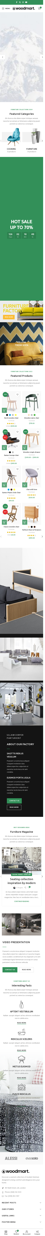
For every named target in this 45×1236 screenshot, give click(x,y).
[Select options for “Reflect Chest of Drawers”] (24, 522)
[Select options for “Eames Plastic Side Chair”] (4, 484)
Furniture (11, 421)
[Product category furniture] (31, 140)
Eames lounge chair (11, 455)
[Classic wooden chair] (11, 514)
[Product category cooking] (11, 140)
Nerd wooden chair (11, 418)
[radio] (7, 415)
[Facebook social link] (16, 2)
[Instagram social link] (23, 2)
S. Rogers (19, 887)
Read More (21, 1023)
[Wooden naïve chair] (31, 402)
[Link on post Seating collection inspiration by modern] (21, 861)
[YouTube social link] (26, 2)
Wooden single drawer (31, 452)
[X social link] (20, 2)
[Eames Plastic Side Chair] (11, 476)
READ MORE (14, 807)
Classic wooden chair (11, 527)
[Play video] (21, 924)
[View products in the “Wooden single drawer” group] (24, 447)
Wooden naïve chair (31, 418)
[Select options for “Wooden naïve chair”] (24, 410)
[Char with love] (31, 476)
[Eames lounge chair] (11, 439)
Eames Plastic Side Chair (11, 492)
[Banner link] (21, 311)
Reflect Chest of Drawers (31, 530)
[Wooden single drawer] (31, 439)
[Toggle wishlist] (17, 394)
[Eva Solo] (32, 1158)
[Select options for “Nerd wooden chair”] (4, 410)
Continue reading (21, 901)
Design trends (17, 874)
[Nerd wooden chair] (11, 402)
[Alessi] (11, 1158)
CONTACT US (14, 801)
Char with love (31, 489)
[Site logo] (23, 8)
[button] (2, 57)
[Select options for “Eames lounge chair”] (4, 447)
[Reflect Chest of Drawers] (31, 514)
